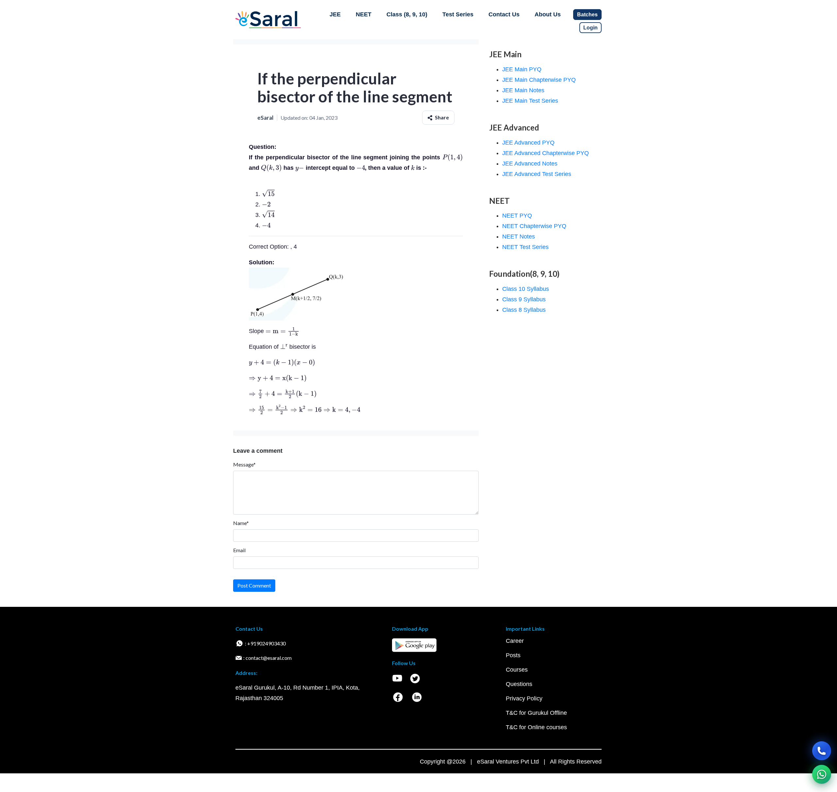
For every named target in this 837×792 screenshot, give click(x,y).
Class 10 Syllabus (525, 289)
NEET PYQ (517, 215)
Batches (587, 14)
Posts (513, 655)
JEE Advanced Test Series (536, 174)
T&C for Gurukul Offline (536, 713)
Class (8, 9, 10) (406, 14)
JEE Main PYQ (521, 69)
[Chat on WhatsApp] (821, 774)
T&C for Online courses (536, 727)
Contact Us (504, 14)
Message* (244, 464)
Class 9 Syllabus (524, 299)
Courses (517, 669)
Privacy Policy (524, 698)
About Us (548, 14)
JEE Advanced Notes (529, 163)
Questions (519, 684)
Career (515, 641)
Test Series (457, 14)
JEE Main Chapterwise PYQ (539, 80)
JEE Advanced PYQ (528, 142)
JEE (335, 14)
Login (590, 27)
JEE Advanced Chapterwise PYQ (545, 153)
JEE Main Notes (523, 90)
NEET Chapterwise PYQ (534, 226)
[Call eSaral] (821, 750)
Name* (241, 523)
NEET (363, 14)
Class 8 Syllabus (524, 310)
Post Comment (254, 585)
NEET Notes (518, 236)
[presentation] (452, 157)
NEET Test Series (525, 247)
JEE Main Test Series (530, 100)
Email (239, 550)
